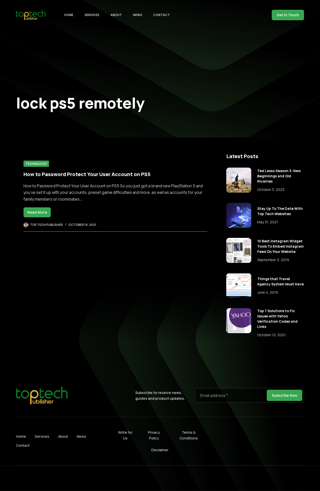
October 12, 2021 (271, 334)
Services (91, 15)
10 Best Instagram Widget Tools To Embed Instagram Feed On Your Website (280, 246)
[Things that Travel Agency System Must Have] (238, 285)
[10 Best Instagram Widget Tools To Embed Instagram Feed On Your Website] (238, 250)
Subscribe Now (284, 395)
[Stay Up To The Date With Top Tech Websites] (238, 215)
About (116, 15)
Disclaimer (159, 449)
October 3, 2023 (270, 189)
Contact (161, 15)
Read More (39, 213)
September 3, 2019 (273, 259)
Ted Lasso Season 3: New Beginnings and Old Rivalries (279, 176)
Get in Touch (288, 15)
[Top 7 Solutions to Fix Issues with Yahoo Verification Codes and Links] (238, 320)
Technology (36, 164)
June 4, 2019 (267, 292)
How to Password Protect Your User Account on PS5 (87, 174)
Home (68, 15)
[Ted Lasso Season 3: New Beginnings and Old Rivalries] (238, 180)
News (137, 15)
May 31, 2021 (267, 222)
